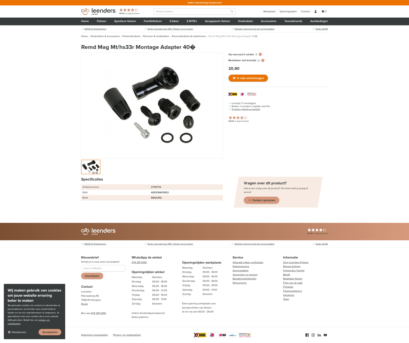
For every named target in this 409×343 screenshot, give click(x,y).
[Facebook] (307, 335)
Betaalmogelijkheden (244, 279)
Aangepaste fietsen (217, 21)
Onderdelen (245, 21)
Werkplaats (269, 11)
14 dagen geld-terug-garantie (246, 109)
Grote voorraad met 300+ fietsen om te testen (170, 29)
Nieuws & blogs (291, 266)
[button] (90, 167)
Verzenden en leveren (245, 275)
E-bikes (174, 21)
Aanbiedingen (319, 21)
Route (84, 304)
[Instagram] (313, 335)
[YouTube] (325, 335)
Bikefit (286, 275)
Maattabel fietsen (292, 279)
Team (286, 299)
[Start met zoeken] (232, 11)
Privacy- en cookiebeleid (127, 335)
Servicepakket (240, 270)
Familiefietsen (153, 21)
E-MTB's (192, 21)
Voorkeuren (19, 332)
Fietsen (101, 21)
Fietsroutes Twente (294, 270)
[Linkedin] (319, 335)
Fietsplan (288, 287)
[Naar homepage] (98, 11)
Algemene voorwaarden (94, 335)
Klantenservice (241, 266)
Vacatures (288, 295)
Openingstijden (288, 11)
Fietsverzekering (292, 291)
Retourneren (240, 283)
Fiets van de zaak (292, 283)
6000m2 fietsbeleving (95, 29)
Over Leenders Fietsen (296, 262)
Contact (305, 11)
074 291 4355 (98, 313)
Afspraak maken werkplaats (248, 262)
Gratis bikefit (322, 29)
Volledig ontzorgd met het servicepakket (254, 29)
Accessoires (268, 21)
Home (85, 21)
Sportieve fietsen (125, 21)
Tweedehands (293, 21)
